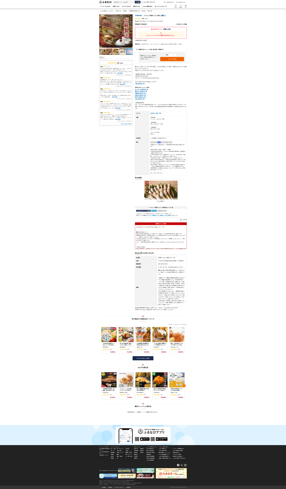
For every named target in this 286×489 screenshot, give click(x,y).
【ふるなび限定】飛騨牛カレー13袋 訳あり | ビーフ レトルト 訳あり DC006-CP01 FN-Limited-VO (160, 344)
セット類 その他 (129, 456)
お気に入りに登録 (182, 24)
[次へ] (184, 386)
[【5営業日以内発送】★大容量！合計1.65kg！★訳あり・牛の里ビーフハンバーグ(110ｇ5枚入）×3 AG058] (109, 379)
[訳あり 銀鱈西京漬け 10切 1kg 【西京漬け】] (143, 379)
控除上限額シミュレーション (164, 452)
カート (186, 7)
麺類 (118, 454)
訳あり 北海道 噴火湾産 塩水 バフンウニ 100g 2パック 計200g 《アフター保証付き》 (160, 389)
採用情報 (128, 487)
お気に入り (181, 7)
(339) (179, 394)
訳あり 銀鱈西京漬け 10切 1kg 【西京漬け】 (143, 389)
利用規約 (110, 487)
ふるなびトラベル (182, 2)
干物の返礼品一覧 (139, 83)
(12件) (146, 18)
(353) (145, 349)
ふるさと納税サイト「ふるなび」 (107, 10)
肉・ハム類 (113, 448)
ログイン (175, 7)
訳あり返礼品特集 (150, 450)
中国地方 (142, 448)
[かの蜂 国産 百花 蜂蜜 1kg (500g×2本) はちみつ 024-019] (143, 334)
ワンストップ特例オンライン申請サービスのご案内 (159, 215)
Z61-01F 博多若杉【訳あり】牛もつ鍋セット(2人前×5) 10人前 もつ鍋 (126, 344)
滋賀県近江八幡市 (123, 392)
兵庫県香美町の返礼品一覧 (134, 10)
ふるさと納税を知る (147, 6)
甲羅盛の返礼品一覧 (140, 93)
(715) (111, 349)
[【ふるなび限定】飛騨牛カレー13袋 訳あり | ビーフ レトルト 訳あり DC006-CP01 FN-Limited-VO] (160, 334)
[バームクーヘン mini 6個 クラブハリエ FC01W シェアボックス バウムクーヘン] (126, 379)
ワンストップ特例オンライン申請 (152, 15)
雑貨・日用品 (119, 456)
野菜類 (112, 458)
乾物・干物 (150, 10)
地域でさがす (116, 6)
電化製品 (112, 452)
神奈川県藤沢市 (140, 392)
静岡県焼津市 (106, 347)
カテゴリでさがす (126, 6)
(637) (162, 349)
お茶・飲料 (119, 450)
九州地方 (142, 452)
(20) (145, 394)
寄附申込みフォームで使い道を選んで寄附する (151, 49)
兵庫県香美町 (138, 15)
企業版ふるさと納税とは (178, 456)
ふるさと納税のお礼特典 (178, 450)
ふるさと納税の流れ (163, 450)
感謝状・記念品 (129, 452)
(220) (128, 394)
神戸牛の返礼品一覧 (140, 97)
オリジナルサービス (162, 6)
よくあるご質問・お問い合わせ (149, 2)
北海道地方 (136, 450)
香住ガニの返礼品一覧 (141, 91)
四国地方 (142, 450)
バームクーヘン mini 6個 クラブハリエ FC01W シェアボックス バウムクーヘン (126, 389)
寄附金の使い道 (176, 452)
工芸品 (127, 450)
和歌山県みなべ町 (174, 347)
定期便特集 (148, 454)
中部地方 (136, 456)
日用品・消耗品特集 (150, 458)
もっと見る (160, 201)
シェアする (184, 219)
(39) (162, 394)
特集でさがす (136, 6)
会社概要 (104, 487)
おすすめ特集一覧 (150, 448)
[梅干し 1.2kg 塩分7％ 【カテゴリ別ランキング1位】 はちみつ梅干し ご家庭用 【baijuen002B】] (176, 334)
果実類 (112, 454)
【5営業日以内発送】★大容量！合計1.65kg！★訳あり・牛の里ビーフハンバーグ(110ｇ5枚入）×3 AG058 (109, 389)
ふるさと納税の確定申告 (164, 456)
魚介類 (112, 456)
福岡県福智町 (122, 347)
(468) (179, 349)
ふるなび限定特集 (150, 460)
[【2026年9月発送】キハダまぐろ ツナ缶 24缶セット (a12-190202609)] (109, 334)
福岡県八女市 (139, 347)
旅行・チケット (129, 454)
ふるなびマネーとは (140, 40)
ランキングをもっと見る (143, 358)
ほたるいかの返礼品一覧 (141, 89)
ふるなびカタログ (170, 2)
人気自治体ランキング (103, 455)
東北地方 (136, 452)
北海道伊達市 (156, 392)
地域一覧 (136, 448)
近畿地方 (125, 10)
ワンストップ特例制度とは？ (178, 448)
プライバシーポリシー (119, 487)
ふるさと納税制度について (164, 454)
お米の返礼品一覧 (139, 99)
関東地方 (136, 454)
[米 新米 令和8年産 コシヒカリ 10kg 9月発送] (176, 379)
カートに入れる (172, 59)
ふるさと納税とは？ (163, 448)
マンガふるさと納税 (177, 454)
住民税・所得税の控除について (165, 458)
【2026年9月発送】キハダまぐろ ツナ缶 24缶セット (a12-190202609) (109, 344)
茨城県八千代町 (174, 392)
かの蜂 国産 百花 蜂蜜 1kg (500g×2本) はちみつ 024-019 (143, 344)
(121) (111, 394)
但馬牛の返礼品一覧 (140, 95)
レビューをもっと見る (126, 123)
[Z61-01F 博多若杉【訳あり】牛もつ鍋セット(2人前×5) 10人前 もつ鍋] (126, 334)
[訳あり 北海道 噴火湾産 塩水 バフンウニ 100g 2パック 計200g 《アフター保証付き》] (160, 379)
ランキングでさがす (105, 6)
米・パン (112, 450)
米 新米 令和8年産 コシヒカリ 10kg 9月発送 (176, 389)
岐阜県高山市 (156, 347)
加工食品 (143, 10)
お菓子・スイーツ (120, 452)
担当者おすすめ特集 (150, 452)
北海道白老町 (106, 392)
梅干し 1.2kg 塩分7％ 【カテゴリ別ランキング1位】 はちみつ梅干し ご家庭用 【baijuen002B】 (177, 344)
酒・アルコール (120, 448)
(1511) (128, 349)
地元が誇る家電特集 (150, 456)
